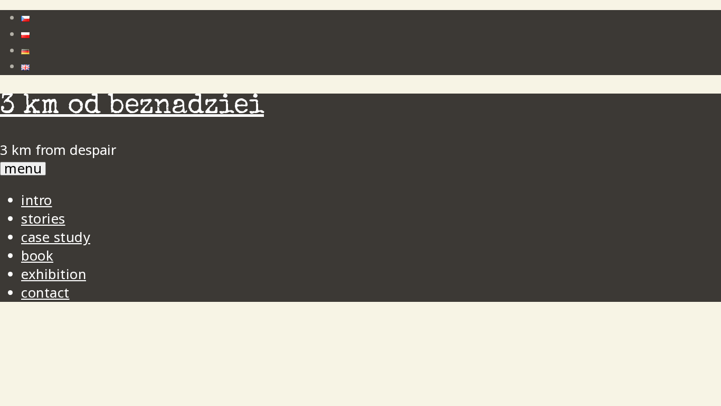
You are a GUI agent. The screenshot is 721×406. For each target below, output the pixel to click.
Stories (43, 218)
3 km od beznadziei (132, 107)
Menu (23, 169)
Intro (36, 200)
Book (37, 255)
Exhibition (53, 274)
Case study (55, 237)
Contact (45, 292)
